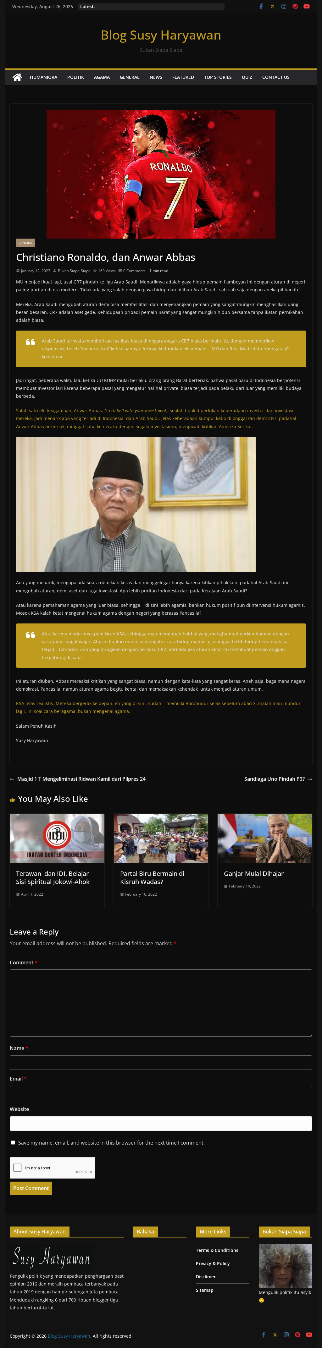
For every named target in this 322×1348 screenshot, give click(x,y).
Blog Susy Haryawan (161, 34)
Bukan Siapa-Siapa (74, 270)
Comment (23, 962)
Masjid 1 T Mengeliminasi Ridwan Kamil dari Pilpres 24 (81, 778)
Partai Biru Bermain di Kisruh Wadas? (152, 877)
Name (19, 1048)
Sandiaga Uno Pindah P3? (274, 778)
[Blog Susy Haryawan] (17, 77)
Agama (102, 77)
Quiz (247, 77)
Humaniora (43, 77)
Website (19, 1109)
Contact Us (276, 77)
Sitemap (205, 1290)
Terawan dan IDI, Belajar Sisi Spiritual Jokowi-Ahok (53, 877)
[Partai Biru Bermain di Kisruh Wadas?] (161, 818)
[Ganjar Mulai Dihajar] (265, 818)
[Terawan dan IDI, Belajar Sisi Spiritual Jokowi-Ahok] (57, 818)
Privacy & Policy (213, 1263)
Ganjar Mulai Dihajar (254, 873)
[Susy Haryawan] (51, 1248)
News (156, 77)
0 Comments (134, 270)
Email (18, 1078)
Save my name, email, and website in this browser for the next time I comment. (111, 1142)
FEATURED (183, 77)
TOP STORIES (218, 77)
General (130, 77)
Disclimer (206, 1277)
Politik (75, 77)
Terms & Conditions (217, 1250)
